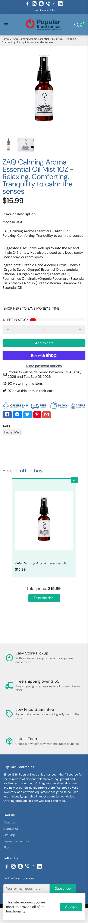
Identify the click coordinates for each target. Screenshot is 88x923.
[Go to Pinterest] (37, 414)
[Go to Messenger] (17, 414)
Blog (35, 10)
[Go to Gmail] (46, 414)
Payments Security (16, 841)
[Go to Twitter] (27, 414)
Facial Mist (12, 432)
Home (5, 39)
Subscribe (63, 888)
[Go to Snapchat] (41, 4)
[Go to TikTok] (54, 4)
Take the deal (44, 598)
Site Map (9, 835)
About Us (9, 822)
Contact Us (48, 10)
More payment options (44, 366)
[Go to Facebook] (27, 4)
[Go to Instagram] (34, 4)
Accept (71, 906)
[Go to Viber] (48, 4)
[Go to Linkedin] (60, 4)
